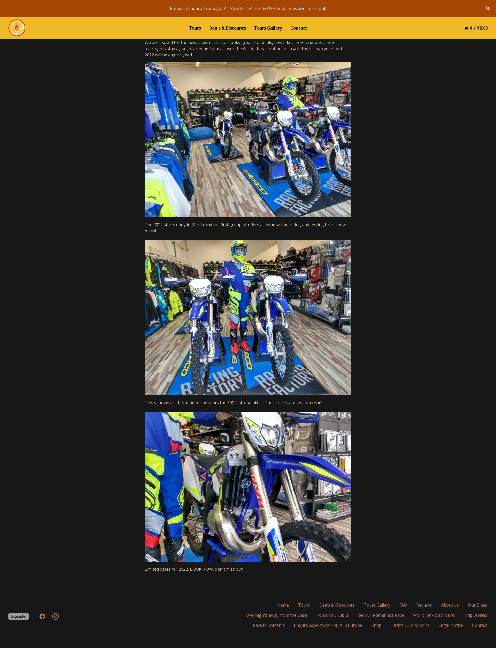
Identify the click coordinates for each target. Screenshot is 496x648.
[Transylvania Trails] (35, 27)
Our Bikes (477, 605)
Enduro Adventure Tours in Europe (328, 625)
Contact (298, 28)
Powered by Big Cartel (18, 616)
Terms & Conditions (410, 625)
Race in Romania (269, 625)
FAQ (403, 605)
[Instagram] (55, 616)
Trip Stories (475, 615)
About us (450, 605)
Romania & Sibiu (332, 615)
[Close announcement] (488, 8)
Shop (376, 625)
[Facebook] (42, 616)
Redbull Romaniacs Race (380, 615)
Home (283, 605)
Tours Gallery (268, 28)
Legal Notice (451, 625)
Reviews (424, 605)
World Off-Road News (434, 615)
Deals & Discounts (227, 28)
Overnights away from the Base (276, 615)
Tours (195, 28)
